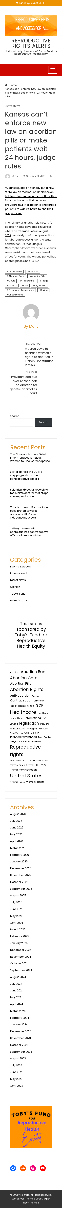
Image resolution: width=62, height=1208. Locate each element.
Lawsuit (14, 723)
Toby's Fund (17, 594)
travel (30, 765)
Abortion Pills (38, 276)
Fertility (13, 705)
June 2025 (16, 909)
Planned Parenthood (23, 737)
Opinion (15, 587)
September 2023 (21, 1052)
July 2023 (16, 1065)
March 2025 (17, 929)
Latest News (18, 580)
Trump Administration (23, 769)
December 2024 (20, 950)
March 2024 (18, 1011)
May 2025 (16, 916)
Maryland (44, 724)
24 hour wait (15, 271)
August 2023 (18, 1058)
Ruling (44, 290)
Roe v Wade (15, 760)
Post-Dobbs (44, 737)
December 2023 (20, 1031)
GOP (39, 705)
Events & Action (20, 566)
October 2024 (19, 963)
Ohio (26, 732)
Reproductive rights (25, 751)
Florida (22, 705)
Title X (22, 765)
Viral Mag (41, 1198)
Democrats (39, 700)
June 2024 (16, 990)
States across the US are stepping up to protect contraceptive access (26, 475)
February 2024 (19, 1018)
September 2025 (21, 889)
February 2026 (19, 855)
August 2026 (18, 814)
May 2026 (16, 834)
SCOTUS (27, 760)
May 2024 (16, 997)
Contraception (21, 700)
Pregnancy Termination (21, 290)
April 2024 (16, 1004)
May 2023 (16, 1079)
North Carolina (16, 733)
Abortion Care (16, 276)
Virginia (14, 782)
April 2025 (16, 923)
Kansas (13, 285)
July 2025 (16, 902)
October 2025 (19, 882)
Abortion (33, 271)
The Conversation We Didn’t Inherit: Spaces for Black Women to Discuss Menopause (30, 457)
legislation (40, 285)
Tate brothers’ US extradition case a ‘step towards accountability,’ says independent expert (29, 512)
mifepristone (17, 728)
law (26, 285)
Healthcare (28, 280)
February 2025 (19, 936)
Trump (41, 765)
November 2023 (20, 1038)
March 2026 (17, 848)
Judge (44, 280)
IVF (44, 718)
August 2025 (18, 895)
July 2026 (16, 821)
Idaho (13, 718)
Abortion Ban (33, 671)
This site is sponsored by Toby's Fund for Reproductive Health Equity (31, 635)
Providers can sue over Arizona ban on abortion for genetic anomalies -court (23, 383)
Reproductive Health (32, 741)
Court (12, 280)
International (18, 573)
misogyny (32, 728)
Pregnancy (16, 741)
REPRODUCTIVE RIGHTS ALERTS (31, 43)
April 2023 (16, 1086)
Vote (22, 782)
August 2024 (18, 977)
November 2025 (20, 875)
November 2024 (20, 957)
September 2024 (21, 970)
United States (12, 106)
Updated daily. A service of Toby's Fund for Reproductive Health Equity (31, 52)
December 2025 (20, 868)
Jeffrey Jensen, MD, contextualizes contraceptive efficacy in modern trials (29, 532)
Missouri (43, 728)
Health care (44, 713)
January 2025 (19, 943)
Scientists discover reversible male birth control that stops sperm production (29, 493)
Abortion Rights (26, 689)
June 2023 (16, 1072)
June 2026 (16, 827)
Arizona (35, 696)
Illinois (20, 718)
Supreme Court (41, 760)
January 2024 (19, 1024)
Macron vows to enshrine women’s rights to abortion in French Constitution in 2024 (39, 354)
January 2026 (19, 861)
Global (30, 705)
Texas (14, 765)
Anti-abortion (20, 695)
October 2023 (19, 1045)
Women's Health (35, 782)
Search (14, 416)
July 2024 (16, 984)
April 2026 (16, 841)
